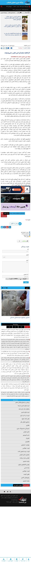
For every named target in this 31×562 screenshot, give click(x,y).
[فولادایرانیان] (15, 189)
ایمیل (27, 255)
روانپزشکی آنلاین (25, 478)
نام (28, 249)
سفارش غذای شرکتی (24, 455)
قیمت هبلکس (26, 448)
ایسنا (27, 220)
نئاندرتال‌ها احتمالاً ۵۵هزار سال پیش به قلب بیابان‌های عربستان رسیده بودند (12, 34)
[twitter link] (4, 492)
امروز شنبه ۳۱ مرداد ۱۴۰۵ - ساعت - (20, 6)
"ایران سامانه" (8, 502)
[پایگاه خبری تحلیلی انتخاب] (27, 2)
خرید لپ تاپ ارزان (24, 415)
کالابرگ (27, 438)
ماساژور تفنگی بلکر (25, 422)
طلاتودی (27, 442)
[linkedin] (10, 227)
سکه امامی (26, 468)
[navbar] (29, 6)
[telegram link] (7, 492)
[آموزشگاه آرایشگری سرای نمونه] (15, 207)
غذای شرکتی (26, 432)
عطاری (27, 425)
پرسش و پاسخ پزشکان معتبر (22, 402)
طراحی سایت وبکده (24, 458)
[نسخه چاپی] (1, 48)
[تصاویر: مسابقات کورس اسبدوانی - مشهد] (15, 303)
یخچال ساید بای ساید (24, 409)
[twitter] (2, 227)
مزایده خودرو (26, 461)
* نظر (27, 260)
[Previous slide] (6, 287)
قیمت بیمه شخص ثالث (23, 451)
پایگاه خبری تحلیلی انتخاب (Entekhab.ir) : (20, 57)
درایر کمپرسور (26, 435)
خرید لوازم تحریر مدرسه (23, 406)
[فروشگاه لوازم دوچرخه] (15, 198)
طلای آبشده (26, 474)
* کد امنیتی (26, 274)
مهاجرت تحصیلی (25, 445)
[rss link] (10, 492)
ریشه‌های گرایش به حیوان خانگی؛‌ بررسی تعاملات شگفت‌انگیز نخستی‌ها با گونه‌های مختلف (13, 18)
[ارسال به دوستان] (4, 48)
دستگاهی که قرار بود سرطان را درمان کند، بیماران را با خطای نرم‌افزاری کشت (12, 25)
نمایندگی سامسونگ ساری (23, 429)
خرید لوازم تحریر (25, 412)
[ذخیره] (6, 48)
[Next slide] (2, 287)
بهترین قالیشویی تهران (23, 465)
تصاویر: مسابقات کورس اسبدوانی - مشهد (18, 317)
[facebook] (4, 227)
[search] (2, 6)
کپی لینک (4, 216)
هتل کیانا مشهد (25, 419)
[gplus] (7, 227)
